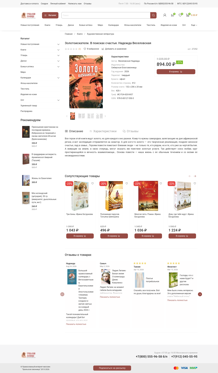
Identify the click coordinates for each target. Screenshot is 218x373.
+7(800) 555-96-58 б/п (151, 356)
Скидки (44, 3)
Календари (113, 25)
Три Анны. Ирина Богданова (79, 214)
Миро (100, 25)
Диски (71, 25)
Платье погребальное (152, 280)
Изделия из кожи (169, 25)
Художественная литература (100, 34)
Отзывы (87, 3)
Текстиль (151, 25)
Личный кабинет (58, 3)
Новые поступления (30, 25)
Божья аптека (85, 25)
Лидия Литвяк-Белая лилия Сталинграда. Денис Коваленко (119, 276)
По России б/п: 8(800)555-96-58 (158, 3)
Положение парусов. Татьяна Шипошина (110, 215)
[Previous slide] (69, 82)
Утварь (59, 25)
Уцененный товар (29, 105)
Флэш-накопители (132, 25)
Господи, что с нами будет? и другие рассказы (186, 280)
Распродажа (26, 111)
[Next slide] (103, 82)
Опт (184, 25)
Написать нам (74, 3)
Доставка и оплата (30, 3)
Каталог (52, 15)
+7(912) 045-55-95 (184, 356)
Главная (69, 34)
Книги (47, 25)
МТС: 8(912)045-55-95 (187, 3)
